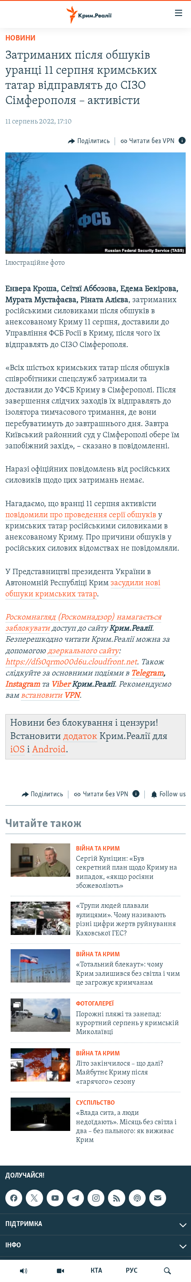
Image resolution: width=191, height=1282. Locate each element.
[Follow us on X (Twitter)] (34, 1198)
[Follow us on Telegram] (75, 1198)
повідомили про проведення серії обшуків (80, 515)
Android (49, 750)
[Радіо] (23, 1271)
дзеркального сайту (83, 651)
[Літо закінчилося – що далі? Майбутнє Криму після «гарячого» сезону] (40, 1065)
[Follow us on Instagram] (96, 1198)
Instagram (22, 685)
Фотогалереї (95, 1004)
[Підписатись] (157, 1198)
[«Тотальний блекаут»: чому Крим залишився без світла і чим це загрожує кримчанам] (40, 965)
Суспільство (95, 1103)
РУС (132, 1270)
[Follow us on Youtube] (55, 1198)
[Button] (89, 141)
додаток (80, 736)
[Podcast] (137, 1198)
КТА (96, 1270)
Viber (61, 685)
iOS (17, 750)
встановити (50, 696)
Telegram (147, 674)
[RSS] (116, 1198)
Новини (20, 39)
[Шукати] (167, 1271)
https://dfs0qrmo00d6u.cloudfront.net (71, 663)
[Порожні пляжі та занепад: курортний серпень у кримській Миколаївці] (40, 1015)
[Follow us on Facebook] (13, 1198)
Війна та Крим (98, 849)
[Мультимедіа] (60, 1271)
